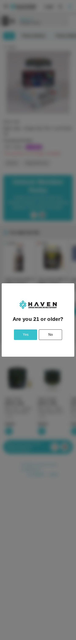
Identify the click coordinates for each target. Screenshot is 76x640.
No (50, 334)
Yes (25, 334)
